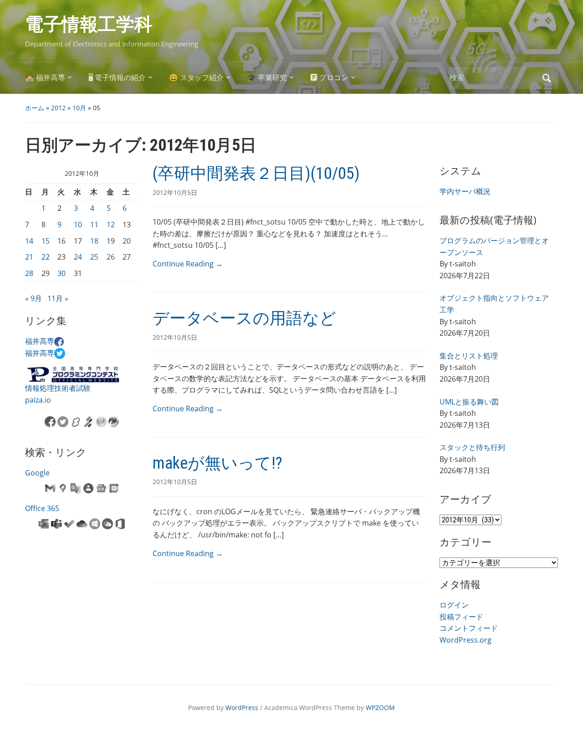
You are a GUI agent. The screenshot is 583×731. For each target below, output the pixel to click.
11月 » (57, 298)
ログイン (454, 605)
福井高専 (39, 341)
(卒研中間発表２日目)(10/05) (256, 173)
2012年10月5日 (175, 192)
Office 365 (42, 508)
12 (111, 225)
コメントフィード (469, 628)
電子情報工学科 (89, 24)
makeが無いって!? (217, 463)
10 (78, 225)
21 (29, 257)
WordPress (241, 707)
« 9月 (33, 298)
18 (94, 241)
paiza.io (38, 400)
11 (94, 225)
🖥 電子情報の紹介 (117, 77)
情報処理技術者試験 (58, 388)
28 (29, 273)
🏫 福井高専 (45, 77)
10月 (79, 107)
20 (127, 241)
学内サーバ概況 (465, 191)
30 (61, 273)
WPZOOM (380, 707)
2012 (58, 107)
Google (37, 473)
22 (45, 257)
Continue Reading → (188, 264)
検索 (546, 78)
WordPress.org (465, 640)
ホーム (34, 107)
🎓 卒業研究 (267, 77)
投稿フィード (461, 617)
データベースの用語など (244, 318)
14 (29, 241)
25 (94, 257)
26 (111, 257)
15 (45, 241)
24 (78, 257)
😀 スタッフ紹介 (196, 77)
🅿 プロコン (329, 77)
